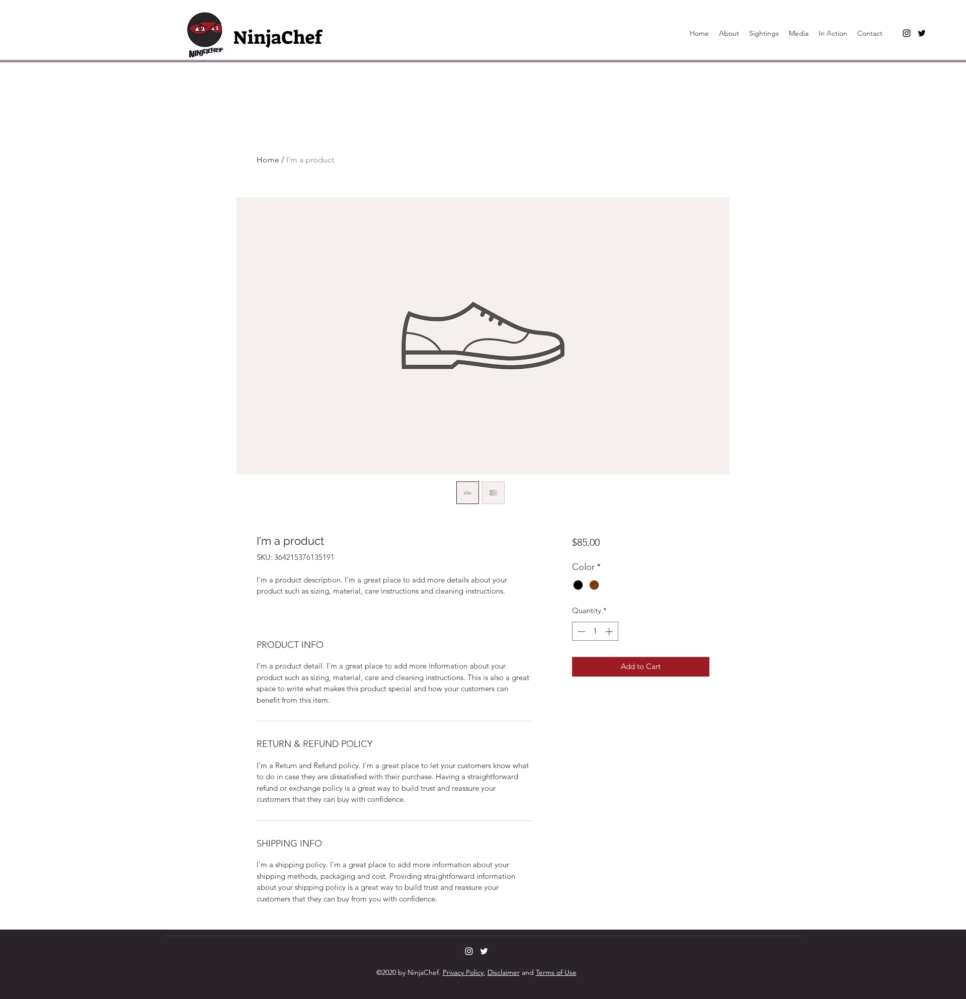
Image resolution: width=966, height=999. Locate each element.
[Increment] (610, 631)
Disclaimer (504, 972)
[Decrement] (580, 631)
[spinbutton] (595, 631)
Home (268, 159)
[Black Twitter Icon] (922, 33)
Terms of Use (556, 972)
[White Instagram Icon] (469, 951)
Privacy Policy (463, 972)
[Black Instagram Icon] (907, 33)
